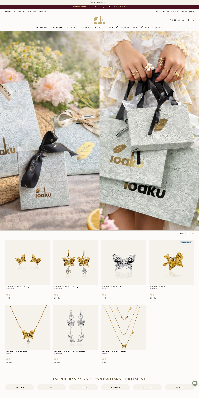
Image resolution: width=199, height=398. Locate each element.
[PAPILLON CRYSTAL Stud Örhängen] (27, 262)
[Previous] (6, 2)
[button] (41, 27)
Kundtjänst (27, 11)
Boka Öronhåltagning (13, 11)
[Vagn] (192, 20)
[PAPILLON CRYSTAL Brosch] (123, 262)
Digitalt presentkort (40, 11)
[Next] (193, 2)
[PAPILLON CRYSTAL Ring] (171, 262)
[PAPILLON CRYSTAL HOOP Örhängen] (75, 262)
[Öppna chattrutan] (194, 383)
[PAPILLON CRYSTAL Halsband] (27, 327)
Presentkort (175, 11)
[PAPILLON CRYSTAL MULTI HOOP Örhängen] (75, 327)
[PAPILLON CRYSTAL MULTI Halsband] (123, 327)
